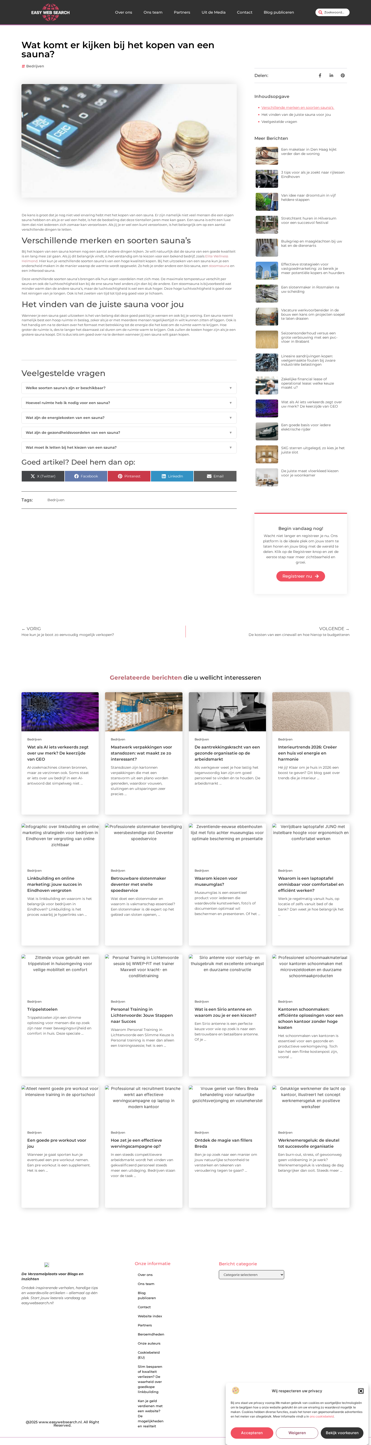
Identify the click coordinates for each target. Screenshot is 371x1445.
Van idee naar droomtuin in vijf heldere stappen (308, 197)
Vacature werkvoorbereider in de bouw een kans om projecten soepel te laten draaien (313, 314)
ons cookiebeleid (322, 1416)
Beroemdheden (151, 1334)
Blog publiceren (279, 12)
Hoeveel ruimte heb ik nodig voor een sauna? (129, 402)
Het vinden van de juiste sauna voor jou (296, 114)
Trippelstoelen (42, 1009)
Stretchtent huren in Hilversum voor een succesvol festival (308, 220)
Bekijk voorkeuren (342, 1433)
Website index (150, 1316)
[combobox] (332, 12)
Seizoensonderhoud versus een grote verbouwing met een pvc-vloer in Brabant (309, 337)
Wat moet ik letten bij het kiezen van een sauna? (129, 447)
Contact (244, 12)
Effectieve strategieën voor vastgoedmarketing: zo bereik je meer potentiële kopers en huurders (312, 268)
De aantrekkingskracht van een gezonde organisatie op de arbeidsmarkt (227, 753)
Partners (182, 12)
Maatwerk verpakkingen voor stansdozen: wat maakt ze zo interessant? (141, 753)
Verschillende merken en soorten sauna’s (297, 107)
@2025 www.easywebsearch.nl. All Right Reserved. (62, 1424)
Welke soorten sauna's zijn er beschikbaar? (129, 388)
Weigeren (297, 1433)
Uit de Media (214, 12)
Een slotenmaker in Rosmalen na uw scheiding (310, 289)
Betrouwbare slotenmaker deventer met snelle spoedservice (138, 884)
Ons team (153, 12)
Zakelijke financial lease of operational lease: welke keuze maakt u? (307, 383)
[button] (360, 1391)
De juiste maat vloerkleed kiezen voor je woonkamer (309, 473)
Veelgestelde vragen (279, 121)
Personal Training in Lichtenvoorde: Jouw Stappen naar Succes (142, 1015)
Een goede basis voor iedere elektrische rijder (306, 427)
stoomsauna (219, 266)
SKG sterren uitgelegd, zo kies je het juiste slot (313, 450)
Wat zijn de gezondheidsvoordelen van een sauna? (129, 432)
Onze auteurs (149, 1343)
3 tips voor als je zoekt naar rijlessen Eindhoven (312, 174)
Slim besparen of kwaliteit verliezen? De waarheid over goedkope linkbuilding (150, 1379)
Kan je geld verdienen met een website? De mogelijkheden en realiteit (151, 1413)
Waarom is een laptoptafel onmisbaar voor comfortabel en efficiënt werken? (311, 884)
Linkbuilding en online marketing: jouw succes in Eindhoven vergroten (54, 884)
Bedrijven (35, 66)
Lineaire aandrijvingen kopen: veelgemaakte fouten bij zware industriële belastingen (308, 360)
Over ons (123, 12)
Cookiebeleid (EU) (149, 1354)
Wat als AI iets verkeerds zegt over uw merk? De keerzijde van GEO (311, 404)
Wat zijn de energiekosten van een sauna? (129, 417)
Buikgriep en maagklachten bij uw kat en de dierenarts (311, 243)
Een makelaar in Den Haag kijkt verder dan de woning (309, 151)
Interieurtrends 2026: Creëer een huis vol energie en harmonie (307, 753)
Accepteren (252, 1433)
